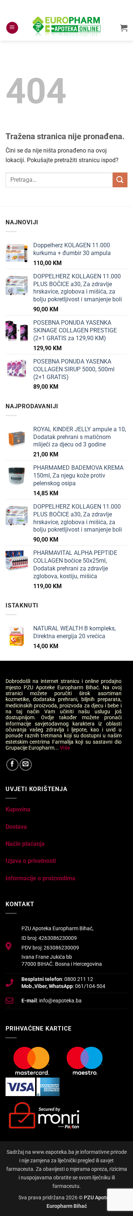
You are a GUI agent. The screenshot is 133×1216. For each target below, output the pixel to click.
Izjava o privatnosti (31, 860)
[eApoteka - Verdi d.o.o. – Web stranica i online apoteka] (66, 28)
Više (65, 748)
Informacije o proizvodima (40, 878)
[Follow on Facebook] (12, 764)
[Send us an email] (26, 764)
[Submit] (120, 179)
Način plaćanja (25, 843)
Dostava (16, 826)
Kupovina (18, 809)
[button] (12, 28)
